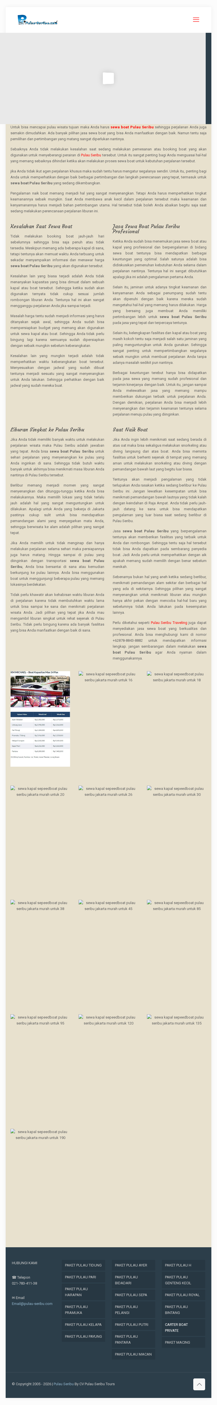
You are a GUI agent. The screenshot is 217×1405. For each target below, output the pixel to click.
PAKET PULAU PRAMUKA (76, 1310)
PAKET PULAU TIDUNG (83, 1265)
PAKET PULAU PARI (80, 1277)
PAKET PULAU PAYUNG (83, 1336)
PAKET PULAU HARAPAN (76, 1292)
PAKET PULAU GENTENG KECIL (178, 1280)
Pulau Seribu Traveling (169, 623)
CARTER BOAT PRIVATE (176, 1327)
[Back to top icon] (199, 1384)
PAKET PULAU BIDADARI (126, 1280)
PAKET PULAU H (178, 1265)
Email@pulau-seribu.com (32, 1304)
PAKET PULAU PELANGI (126, 1310)
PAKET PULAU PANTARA (126, 1339)
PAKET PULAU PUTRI (131, 1324)
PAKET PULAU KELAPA (83, 1324)
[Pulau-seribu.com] (37, 20)
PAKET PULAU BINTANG (176, 1310)
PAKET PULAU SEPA (131, 1295)
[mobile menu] (196, 20)
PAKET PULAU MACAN (133, 1354)
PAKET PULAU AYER (131, 1265)
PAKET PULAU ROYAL (182, 1295)
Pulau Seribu (91, 155)
